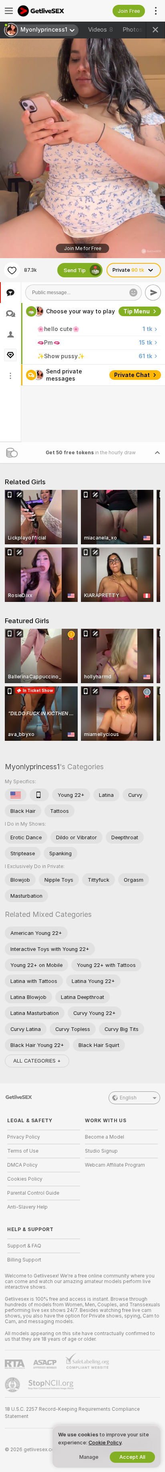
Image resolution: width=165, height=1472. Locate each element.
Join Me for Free (82, 248)
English (128, 1098)
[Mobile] (39, 794)
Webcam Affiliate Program (115, 1165)
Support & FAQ (24, 1246)
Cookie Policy (105, 1443)
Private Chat (132, 375)
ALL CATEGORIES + (37, 1061)
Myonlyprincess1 (32, 766)
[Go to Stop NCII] (51, 1385)
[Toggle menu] (9, 11)
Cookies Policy (24, 1179)
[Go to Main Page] (50, 10)
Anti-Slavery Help (27, 1207)
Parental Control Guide (33, 1193)
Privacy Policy (23, 1137)
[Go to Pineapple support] (13, 1384)
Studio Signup (101, 1151)
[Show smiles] (133, 292)
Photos (138, 29)
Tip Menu (136, 311)
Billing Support (24, 1260)
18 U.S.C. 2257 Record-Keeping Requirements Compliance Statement (72, 1412)
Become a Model (104, 1137)
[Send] (153, 293)
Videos (100, 29)
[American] (15, 794)
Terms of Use (22, 1151)
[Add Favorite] (12, 270)
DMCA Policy (22, 1165)
